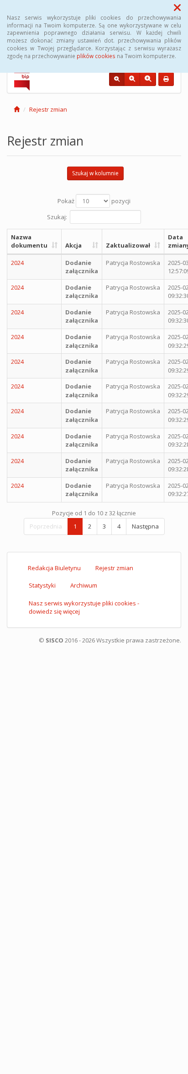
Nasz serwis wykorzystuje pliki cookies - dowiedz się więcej (84, 607)
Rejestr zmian (48, 109)
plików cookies (96, 55)
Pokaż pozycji (94, 201)
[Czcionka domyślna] (117, 79)
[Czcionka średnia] (132, 79)
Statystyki (42, 585)
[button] (177, 7)
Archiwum (83, 585)
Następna (145, 526)
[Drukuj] (166, 79)
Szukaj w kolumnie (95, 173)
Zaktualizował (128, 245)
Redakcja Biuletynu (54, 568)
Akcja (73, 245)
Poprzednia (46, 526)
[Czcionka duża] (148, 79)
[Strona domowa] (17, 109)
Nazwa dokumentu (29, 241)
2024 (17, 263)
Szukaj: (57, 216)
